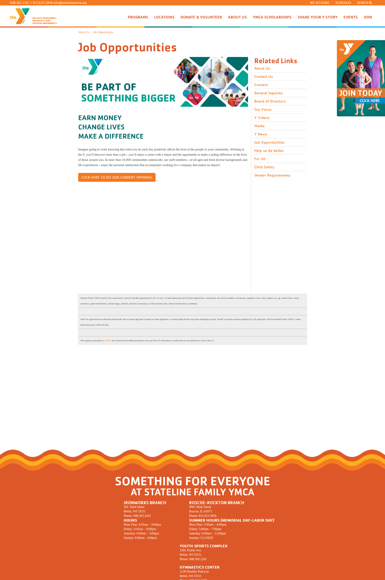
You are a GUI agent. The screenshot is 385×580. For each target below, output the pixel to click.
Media (259, 126)
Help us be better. (269, 150)
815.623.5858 (43, 2)
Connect (261, 85)
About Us (262, 68)
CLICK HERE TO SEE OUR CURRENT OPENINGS (116, 177)
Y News (260, 134)
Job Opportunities (269, 142)
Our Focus (263, 109)
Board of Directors (270, 101)
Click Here (370, 100)
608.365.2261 (20, 2)
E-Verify (107, 340)
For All (259, 159)
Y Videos (262, 118)
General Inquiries (268, 93)
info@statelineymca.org (70, 2)
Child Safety (264, 167)
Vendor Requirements (272, 175)
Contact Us (263, 76)
